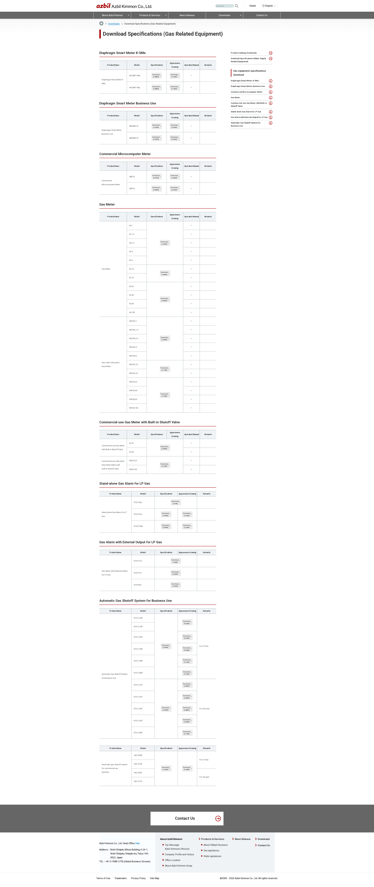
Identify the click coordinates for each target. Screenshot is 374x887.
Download (156, 76)
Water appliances (212, 856)
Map (137, 843)
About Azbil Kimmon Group (178, 865)
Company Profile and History (179, 854)
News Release (243, 839)
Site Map (154, 878)
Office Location (172, 860)
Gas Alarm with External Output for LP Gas (249, 117)
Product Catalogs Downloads (244, 53)
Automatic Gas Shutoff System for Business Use (246, 124)
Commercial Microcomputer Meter (247, 92)
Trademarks (121, 878)
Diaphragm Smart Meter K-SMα (245, 81)
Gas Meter (235, 97)
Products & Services (212, 839)
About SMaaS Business (216, 845)
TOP (101, 23)
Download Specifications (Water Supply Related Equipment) (248, 60)
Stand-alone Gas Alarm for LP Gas (246, 112)
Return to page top (368, 881)
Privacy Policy (138, 878)
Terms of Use (103, 878)
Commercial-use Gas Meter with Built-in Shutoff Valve (249, 104)
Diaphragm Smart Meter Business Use (248, 86)
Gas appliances (211, 850)
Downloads (114, 23)
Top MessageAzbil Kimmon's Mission (177, 847)
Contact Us (185, 818)
